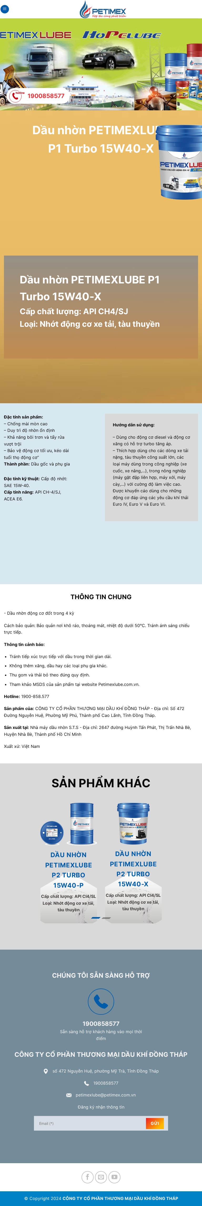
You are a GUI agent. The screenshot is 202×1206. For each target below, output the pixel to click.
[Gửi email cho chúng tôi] (101, 1171)
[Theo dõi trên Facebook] (88, 1171)
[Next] (187, 860)
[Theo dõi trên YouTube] (114, 1171)
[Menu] (5, 9)
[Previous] (14, 860)
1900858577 (105, 1077)
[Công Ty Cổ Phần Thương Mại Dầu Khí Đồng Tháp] (103, 9)
